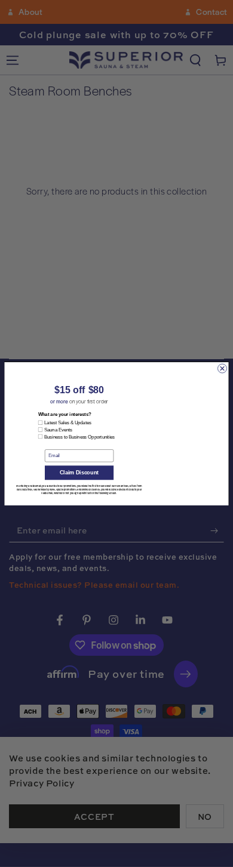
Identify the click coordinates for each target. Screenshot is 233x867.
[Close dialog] (222, 368)
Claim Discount (79, 473)
